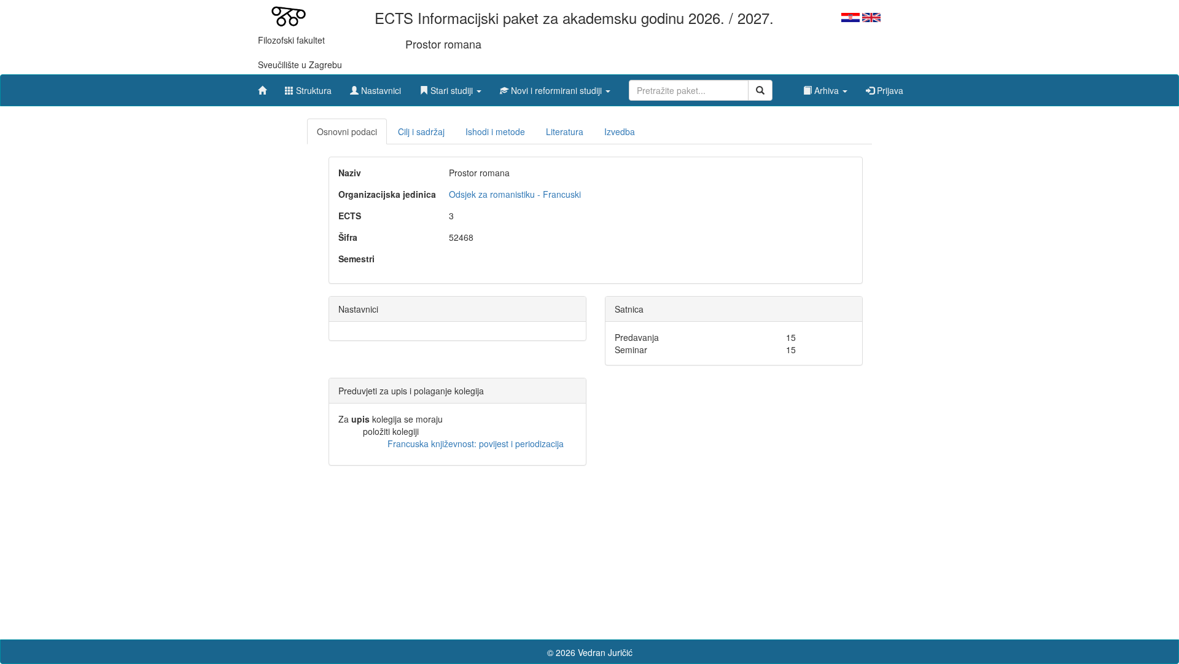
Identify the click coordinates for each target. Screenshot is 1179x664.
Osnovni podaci (347, 131)
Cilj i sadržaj (421, 131)
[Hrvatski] (850, 16)
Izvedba (619, 131)
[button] (450, 87)
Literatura (564, 131)
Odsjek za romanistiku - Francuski (515, 194)
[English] (871, 16)
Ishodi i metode (495, 131)
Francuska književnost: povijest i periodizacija (475, 443)
